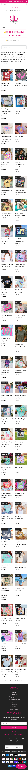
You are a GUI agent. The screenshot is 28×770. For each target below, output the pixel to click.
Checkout (19, 10)
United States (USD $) (13, 747)
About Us (14, 692)
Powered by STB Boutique (19, 751)
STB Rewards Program (14, 699)
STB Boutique (9, 751)
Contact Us (14, 694)
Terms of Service (14, 706)
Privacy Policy (14, 704)
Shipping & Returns (14, 697)
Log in (7, 10)
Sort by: (3, 44)
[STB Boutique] (14, 19)
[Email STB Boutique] (18, 8)
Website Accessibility (14, 709)
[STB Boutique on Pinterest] (13, 8)
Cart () (13, 10)
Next (19, 681)
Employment (14, 702)
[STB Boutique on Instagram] (15, 8)
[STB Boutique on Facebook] (10, 8)
